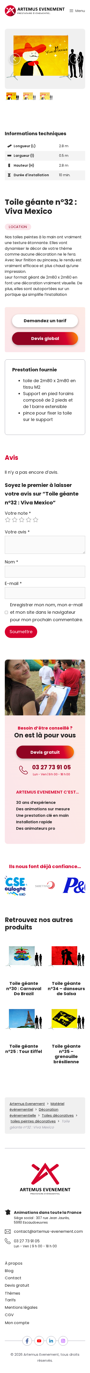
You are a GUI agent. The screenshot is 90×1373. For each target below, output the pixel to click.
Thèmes (12, 1293)
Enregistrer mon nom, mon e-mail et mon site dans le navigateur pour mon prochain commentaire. (46, 612)
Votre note (18, 513)
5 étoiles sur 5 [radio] (35, 520)
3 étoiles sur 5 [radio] (21, 520)
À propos (13, 1263)
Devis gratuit (45, 752)
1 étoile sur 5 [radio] (8, 520)
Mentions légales (21, 1307)
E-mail (13, 583)
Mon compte (17, 1323)
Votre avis (17, 532)
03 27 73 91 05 (27, 1241)
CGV (9, 1315)
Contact (13, 1278)
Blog (9, 1271)
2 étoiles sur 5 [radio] (15, 520)
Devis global (45, 338)
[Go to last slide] (14, 58)
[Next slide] (75, 58)
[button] (12, 96)
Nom (11, 562)
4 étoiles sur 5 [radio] (28, 520)
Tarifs (10, 1300)
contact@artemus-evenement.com (48, 1231)
